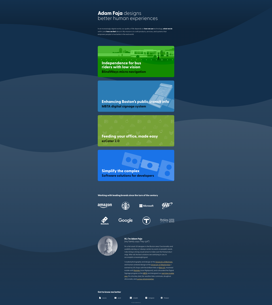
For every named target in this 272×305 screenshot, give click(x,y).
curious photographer (145, 279)
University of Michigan (163, 262)
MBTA (145, 273)
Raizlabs (137, 270)
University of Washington (160, 265)
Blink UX (162, 267)
